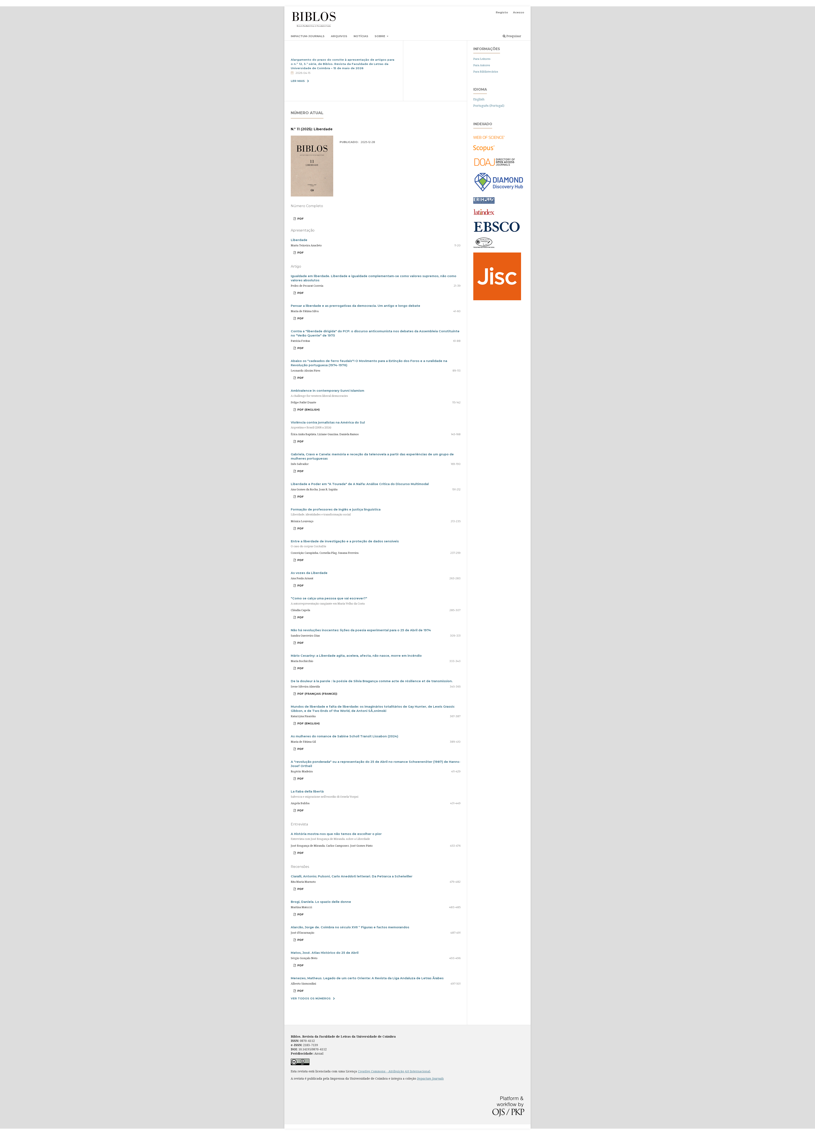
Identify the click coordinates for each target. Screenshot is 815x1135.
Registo (502, 12)
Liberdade (299, 240)
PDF (300, 218)
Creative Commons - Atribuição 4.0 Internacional (394, 1071)
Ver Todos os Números (311, 998)
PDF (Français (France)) (316, 693)
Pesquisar (513, 36)
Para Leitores (481, 59)
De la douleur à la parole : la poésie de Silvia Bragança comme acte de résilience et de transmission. (372, 681)
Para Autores (481, 65)
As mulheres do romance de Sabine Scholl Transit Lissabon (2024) (344, 736)
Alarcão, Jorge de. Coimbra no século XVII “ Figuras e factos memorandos (350, 927)
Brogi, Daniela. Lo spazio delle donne (321, 902)
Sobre (380, 36)
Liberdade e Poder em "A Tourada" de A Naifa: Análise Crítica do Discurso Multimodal (360, 484)
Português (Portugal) (488, 106)
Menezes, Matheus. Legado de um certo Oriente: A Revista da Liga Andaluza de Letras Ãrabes (367, 978)
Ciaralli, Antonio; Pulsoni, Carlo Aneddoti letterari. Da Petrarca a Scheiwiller (351, 876)
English (479, 99)
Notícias (361, 36)
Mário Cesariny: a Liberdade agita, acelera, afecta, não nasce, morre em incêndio (356, 656)
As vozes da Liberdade (309, 573)
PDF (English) (308, 409)
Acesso (518, 12)
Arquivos (339, 36)
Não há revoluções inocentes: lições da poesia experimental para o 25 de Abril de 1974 (361, 630)
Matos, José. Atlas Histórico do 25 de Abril (324, 953)
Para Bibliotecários (485, 71)
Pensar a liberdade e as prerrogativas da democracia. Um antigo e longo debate (355, 306)
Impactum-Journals (308, 36)
